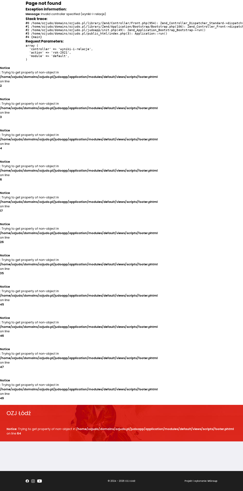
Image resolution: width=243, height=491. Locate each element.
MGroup (212, 481)
